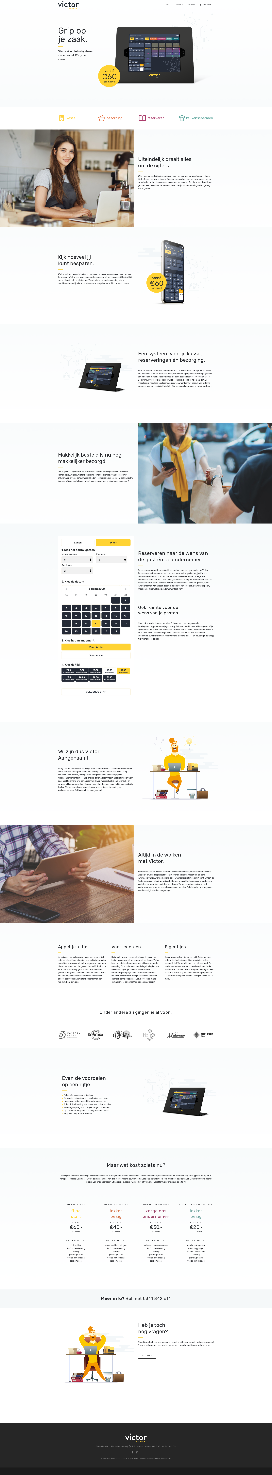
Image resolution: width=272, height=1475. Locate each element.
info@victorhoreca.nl (145, 1446)
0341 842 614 (157, 1298)
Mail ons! (147, 1356)
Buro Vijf (167, 1458)
